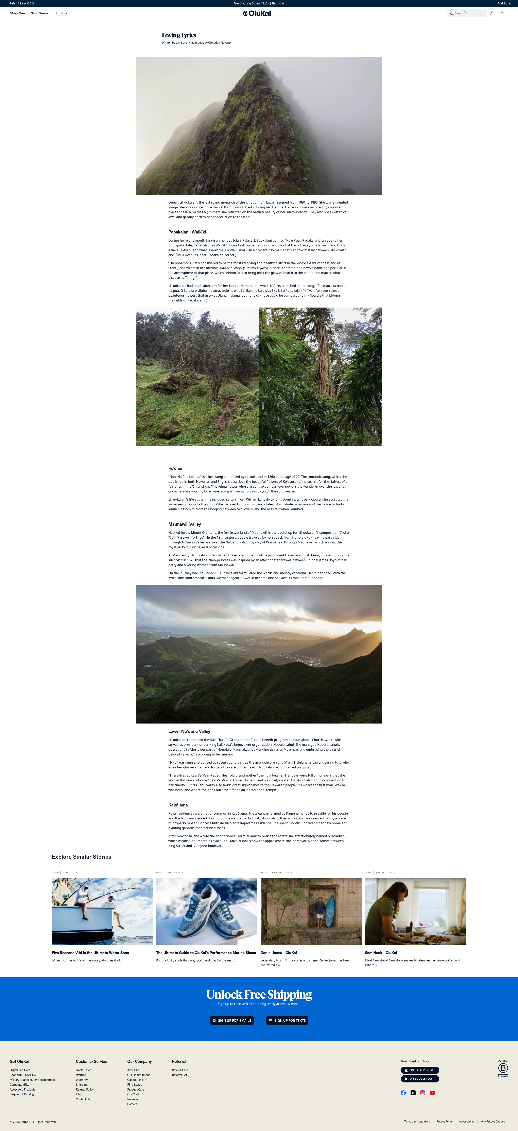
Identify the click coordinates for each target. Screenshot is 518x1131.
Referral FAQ (180, 1075)
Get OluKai (19, 1061)
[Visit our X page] (413, 1092)
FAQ (79, 1094)
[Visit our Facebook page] (403, 1092)
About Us (133, 1070)
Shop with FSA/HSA (23, 1075)
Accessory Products (22, 1089)
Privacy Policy (444, 1121)
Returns (81, 1075)
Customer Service (91, 1061)
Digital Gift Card (20, 1070)
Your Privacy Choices (493, 1121)
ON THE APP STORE (421, 1070)
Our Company (139, 1061)
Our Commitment (138, 1075)
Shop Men (17, 13)
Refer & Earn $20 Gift (23, 3)
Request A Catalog (22, 1094)
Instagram (133, 1099)
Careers (132, 1104)
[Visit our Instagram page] (422, 1092)
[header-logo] (257, 13)
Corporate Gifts (19, 1084)
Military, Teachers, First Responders (33, 1080)
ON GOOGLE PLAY (421, 1078)
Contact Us (83, 1099)
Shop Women (40, 13)
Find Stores (505, 3)
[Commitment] (503, 1068)
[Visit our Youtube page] (432, 1092)
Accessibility (466, 1121)
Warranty (81, 1080)
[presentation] (406, 1070)
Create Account (137, 1080)
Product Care (135, 1089)
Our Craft (133, 1094)
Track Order (83, 1070)
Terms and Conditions (417, 1121)
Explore (61, 13)
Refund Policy (85, 1089)
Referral (179, 1061)
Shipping (81, 1084)
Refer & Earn (180, 1070)
